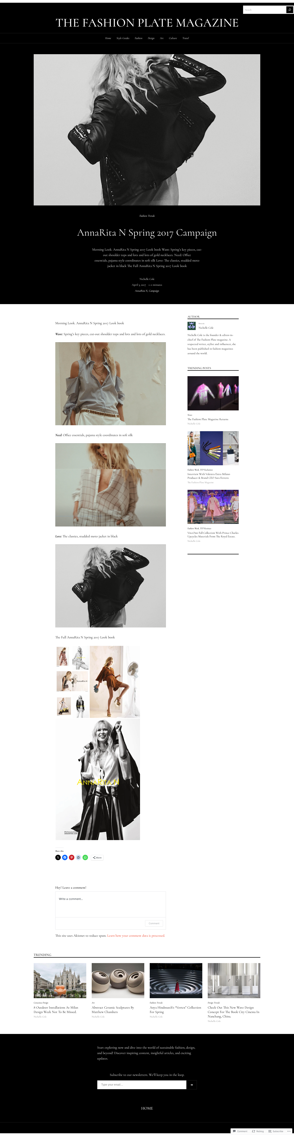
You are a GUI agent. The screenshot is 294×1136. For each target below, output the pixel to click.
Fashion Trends (147, 216)
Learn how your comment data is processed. (136, 936)
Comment (154, 923)
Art (93, 1002)
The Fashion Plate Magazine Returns (207, 419)
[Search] (289, 9)
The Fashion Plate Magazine (147, 22)
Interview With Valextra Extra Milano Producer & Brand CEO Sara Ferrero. (208, 476)
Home (108, 38)
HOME (147, 1108)
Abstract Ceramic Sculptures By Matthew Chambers (113, 1009)
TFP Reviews (205, 528)
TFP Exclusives (206, 469)
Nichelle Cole (147, 279)
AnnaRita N (141, 291)
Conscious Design (41, 1002)
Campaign (154, 291)
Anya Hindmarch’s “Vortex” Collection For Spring (175, 1009)
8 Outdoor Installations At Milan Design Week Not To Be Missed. (56, 1009)
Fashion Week (193, 469)
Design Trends (214, 1002)
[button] (72, 658)
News (189, 414)
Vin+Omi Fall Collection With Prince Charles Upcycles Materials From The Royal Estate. (213, 534)
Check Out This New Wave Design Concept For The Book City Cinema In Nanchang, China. (233, 1011)
